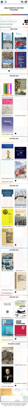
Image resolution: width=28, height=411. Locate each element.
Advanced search (4, 24)
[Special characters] (26, 24)
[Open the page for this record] (8, 40)
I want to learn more (8, 405)
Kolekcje (11, 24)
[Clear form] (23, 24)
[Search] (26, 21)
